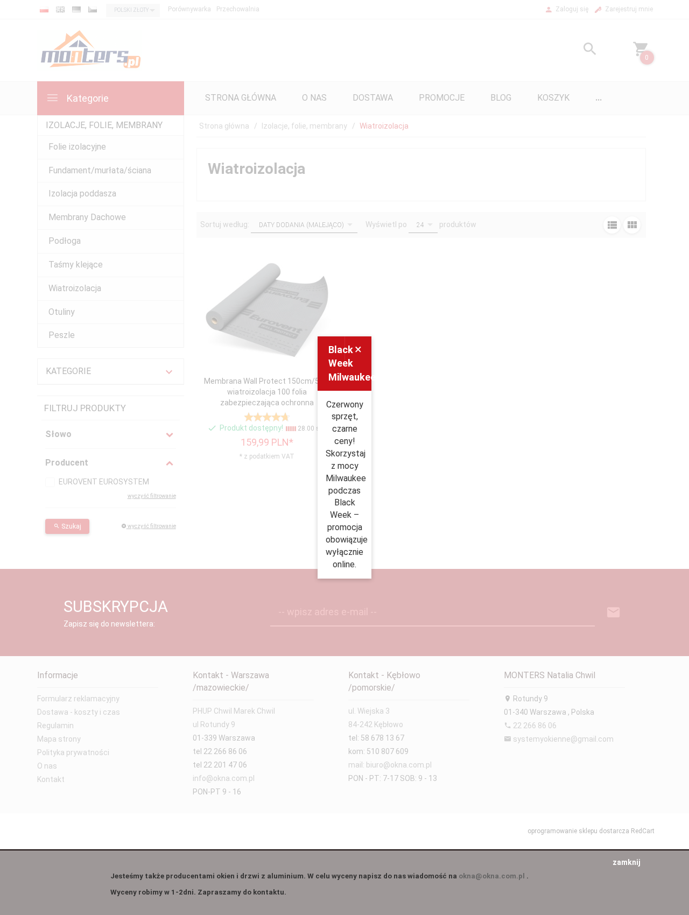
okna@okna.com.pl (492, 876)
